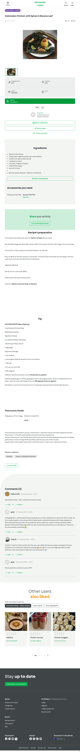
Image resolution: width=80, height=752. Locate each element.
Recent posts (46, 712)
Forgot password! (48, 709)
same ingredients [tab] (52, 606)
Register (44, 706)
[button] (8, 3)
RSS (6, 727)
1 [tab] (36, 655)
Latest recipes (10, 709)
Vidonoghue (36, 641)
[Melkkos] (16, 621)
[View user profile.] (33, 115)
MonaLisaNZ (12, 641)
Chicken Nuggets (61, 637)
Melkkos (9, 637)
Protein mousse (36, 637)
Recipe (7, 699)
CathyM (13, 539)
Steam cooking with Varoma (26, 456)
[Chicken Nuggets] (64, 621)
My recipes (54, 699)
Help (60, 748)
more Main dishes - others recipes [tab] (18, 606)
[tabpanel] (40, 634)
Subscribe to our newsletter (16, 684)
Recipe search (10, 720)
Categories (9, 706)
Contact (33, 748)
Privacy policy (52, 748)
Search (7, 717)
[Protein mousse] (40, 621)
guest (41, 113)
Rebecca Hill (15, 494)
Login (43, 702)
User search (9, 723)
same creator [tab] (37, 606)
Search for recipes (11, 702)
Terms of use (42, 748)
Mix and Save (61, 641)
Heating (9, 456)
